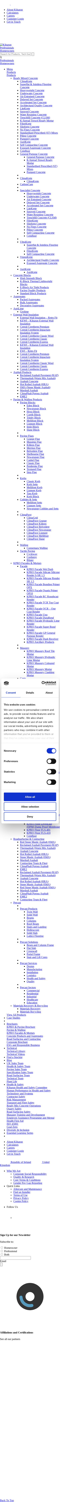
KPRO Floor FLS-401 (38, 829)
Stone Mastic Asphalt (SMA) (35, 857)
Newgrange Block (36, 408)
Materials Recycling (30, 1011)
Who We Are (13, 1170)
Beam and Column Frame (40, 945)
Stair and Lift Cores (37, 957)
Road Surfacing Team (18, 1075)
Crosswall (32, 951)
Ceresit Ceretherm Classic (33, 338)
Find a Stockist (14, 1057)
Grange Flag (33, 438)
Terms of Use (20, 1195)
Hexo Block (33, 411)
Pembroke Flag (35, 466)
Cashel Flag (33, 460)
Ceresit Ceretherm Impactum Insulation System (35, 331)
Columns (31, 920)
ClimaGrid (32, 517)
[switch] (51, 761)
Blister (30, 560)
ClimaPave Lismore (37, 532)
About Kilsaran (15, 9)
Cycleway (32, 554)
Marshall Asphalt (29, 390)
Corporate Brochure (17, 1042)
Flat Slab (31, 948)
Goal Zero (12, 1126)
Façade (24, 566)
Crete (23, 678)
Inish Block (33, 426)
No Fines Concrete (30, 129)
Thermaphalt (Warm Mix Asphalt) (38, 378)
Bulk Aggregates (29, 302)
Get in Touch (13, 21)
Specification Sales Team (20, 1072)
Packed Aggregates (30, 299)
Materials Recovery (30, 1008)
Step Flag (32, 472)
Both (6, 1254)
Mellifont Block (35, 420)
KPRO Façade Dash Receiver (42, 639)
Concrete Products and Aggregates (25, 1036)
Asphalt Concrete (29, 381)
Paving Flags (27, 435)
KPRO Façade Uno (37, 614)
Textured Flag (34, 469)
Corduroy (32, 557)
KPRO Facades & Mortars (21, 1033)
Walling (24, 545)
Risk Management (16, 1099)
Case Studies (13, 1017)
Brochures (12, 1023)
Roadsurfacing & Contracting (28, 839)
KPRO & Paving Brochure (21, 1026)
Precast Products (28, 908)
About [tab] (49, 692)
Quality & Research (23, 1177)
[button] (7, 47)
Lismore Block (34, 423)
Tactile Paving (27, 551)
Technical (12, 1048)
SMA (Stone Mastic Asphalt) (35, 387)
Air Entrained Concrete (32, 96)
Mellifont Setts (34, 502)
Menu (10, 69)
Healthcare (32, 999)
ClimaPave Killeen (36, 523)
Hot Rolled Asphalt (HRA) (34, 384)
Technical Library (16, 1051)
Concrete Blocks (22, 275)
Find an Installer (21, 1192)
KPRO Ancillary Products (40, 642)
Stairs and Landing (36, 926)
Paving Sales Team (17, 1069)
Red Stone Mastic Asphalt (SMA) (38, 842)
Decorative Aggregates (32, 305)
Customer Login (15, 18)
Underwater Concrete (31, 93)
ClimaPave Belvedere (38, 526)
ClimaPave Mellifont (37, 535)
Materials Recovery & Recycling (30, 1005)
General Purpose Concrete (34, 154)
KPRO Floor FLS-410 (38, 832)
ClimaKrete (26, 81)
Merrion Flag (33, 448)
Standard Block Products (33, 293)
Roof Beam (33, 923)
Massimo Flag (34, 441)
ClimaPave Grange (37, 520)
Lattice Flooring (35, 936)
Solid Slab (32, 933)
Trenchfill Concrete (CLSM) (35, 117)
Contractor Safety (16, 1096)
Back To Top (7, 1500)
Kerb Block (33, 496)
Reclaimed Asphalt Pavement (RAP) (39, 375)
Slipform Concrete (29, 126)
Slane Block (33, 429)
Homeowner (10, 1247)
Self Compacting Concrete (34, 144)
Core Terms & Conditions (26, 1180)
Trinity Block (34, 417)
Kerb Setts (32, 484)
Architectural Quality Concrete (36, 105)
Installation (32, 972)
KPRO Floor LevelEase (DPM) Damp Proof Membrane (43, 825)
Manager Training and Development (26, 1114)
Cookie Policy (20, 1201)
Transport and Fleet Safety (20, 1102)
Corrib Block (33, 414)
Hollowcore (33, 929)
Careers (11, 15)
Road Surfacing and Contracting (24, 1039)
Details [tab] (30, 692)
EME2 (23, 396)
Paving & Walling (16, 1029)
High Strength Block (31, 278)
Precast (17, 902)
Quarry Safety (14, 1108)
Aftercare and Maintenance (27, 1189)
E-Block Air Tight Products (34, 287)
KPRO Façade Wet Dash (40, 569)
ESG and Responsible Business (23, 1045)
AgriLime (18, 308)
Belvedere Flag (35, 451)
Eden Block (33, 405)
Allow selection (30, 806)
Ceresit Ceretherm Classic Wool (37, 335)
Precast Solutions (29, 942)
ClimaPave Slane (36, 538)
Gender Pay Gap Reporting (27, 1183)
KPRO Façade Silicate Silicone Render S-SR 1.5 (43, 574)
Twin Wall (32, 911)
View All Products (16, 1014)
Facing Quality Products (33, 290)
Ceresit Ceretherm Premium (34, 326)
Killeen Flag (33, 445)
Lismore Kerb (34, 490)
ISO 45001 (12, 1123)
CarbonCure (26, 184)
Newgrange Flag (35, 457)
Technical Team (15, 1078)
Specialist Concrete (30, 190)
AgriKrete (25, 141)
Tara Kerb (32, 493)
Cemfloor (25, 151)
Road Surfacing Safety (18, 1111)
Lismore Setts (34, 505)
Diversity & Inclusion (18, 1130)
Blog (9, 1060)
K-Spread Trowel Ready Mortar (37, 120)
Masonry (24, 648)
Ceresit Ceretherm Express (34, 341)
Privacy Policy (21, 1198)
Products (11, 72)
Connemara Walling (37, 548)
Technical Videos (16, 1054)
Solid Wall (32, 914)
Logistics (31, 975)
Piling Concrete (28, 135)
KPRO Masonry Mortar (39, 669)
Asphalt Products (22, 372)
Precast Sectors (28, 987)
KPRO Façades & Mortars (27, 563)
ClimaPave (26, 514)
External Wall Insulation (26, 314)
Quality (30, 981)
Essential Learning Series (20, 1133)
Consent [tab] (11, 692)
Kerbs (23, 478)
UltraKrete (25, 241)
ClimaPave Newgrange (39, 529)
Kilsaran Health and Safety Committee (27, 1087)
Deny (30, 816)
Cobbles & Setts (28, 499)
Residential (32, 993)
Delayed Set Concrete (31, 99)
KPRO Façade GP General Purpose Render (41, 634)
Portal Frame (33, 954)
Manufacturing (34, 969)
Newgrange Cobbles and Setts (42, 508)
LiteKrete (25, 108)
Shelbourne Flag (35, 454)
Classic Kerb (33, 481)
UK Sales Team (15, 1063)
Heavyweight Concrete (32, 90)
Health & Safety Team (18, 1066)
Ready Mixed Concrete (25, 78)
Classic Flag (33, 463)
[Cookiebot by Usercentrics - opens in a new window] (42, 683)
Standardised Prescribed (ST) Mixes (39, 132)
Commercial (33, 990)
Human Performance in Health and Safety (29, 1090)
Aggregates (19, 296)
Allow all (30, 796)
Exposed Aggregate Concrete (35, 147)
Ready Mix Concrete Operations (24, 1105)
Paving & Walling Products (27, 399)
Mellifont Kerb (34, 487)
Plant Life (12, 1081)
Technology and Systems (20, 1093)
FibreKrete (25, 123)
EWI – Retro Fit (28, 351)
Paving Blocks (27, 402)
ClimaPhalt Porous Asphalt (34, 393)
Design (30, 966)
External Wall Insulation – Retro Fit (38, 317)
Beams (30, 917)
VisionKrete (26, 257)
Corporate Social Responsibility (30, 1173)
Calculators (12, 12)
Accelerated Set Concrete (33, 102)
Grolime (24, 311)
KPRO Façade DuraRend (40, 617)
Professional (10, 1251)
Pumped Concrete (29, 138)
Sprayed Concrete (29, 111)
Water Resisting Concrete (33, 114)
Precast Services (28, 963)
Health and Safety (36, 978)
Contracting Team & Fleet (33, 863)
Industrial (31, 996)
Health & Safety (15, 1084)
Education (32, 1002)
